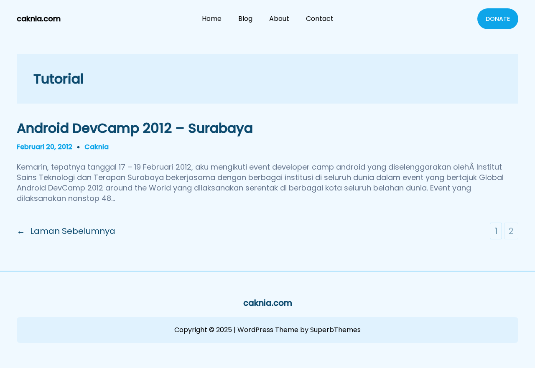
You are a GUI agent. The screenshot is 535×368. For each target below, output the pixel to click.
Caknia (96, 147)
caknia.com (39, 18)
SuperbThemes (335, 330)
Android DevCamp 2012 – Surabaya (135, 128)
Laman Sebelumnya (66, 231)
